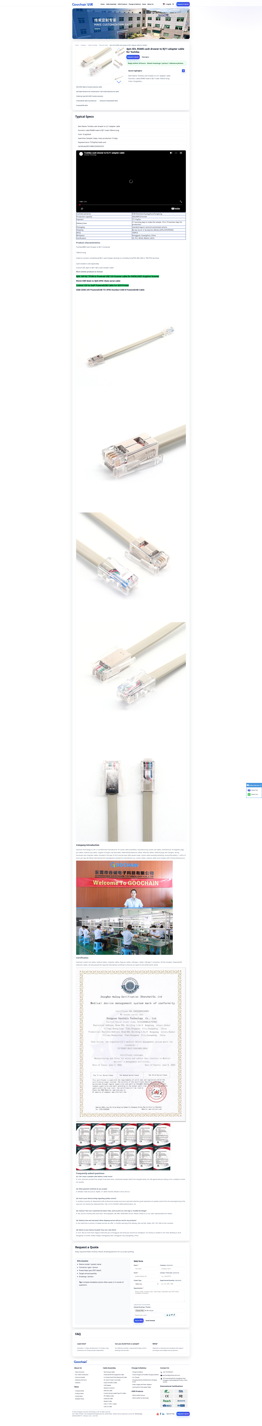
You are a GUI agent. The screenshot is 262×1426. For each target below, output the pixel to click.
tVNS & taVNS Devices (138, 1395)
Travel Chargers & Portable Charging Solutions (145, 1375)
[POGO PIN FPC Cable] (131, 23)
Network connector (109, 1388)
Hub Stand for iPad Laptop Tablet (141, 1387)
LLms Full (95, 1416)
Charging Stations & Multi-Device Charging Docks (144, 1381)
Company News (79, 1391)
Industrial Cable (108, 1398)
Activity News (79, 1396)
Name (136, 1265)
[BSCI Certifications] (167, 1405)
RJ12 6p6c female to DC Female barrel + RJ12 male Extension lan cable (97, 91)
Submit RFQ (139, 1320)
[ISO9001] (181, 1405)
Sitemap (85, 1416)
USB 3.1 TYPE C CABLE (110, 1404)
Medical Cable (108, 1401)
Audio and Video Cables (110, 1383)
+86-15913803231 (168, 1372)
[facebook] (160, 1414)
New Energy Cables (109, 1372)
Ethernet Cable (103, 45)
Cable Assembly (111, 4)
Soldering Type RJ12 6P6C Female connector (89, 96)
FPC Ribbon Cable (109, 1396)
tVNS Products (122, 4)
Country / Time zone (169, 1273)
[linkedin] (163, 1414)
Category (83, 45)
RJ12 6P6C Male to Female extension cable (89, 87)
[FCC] (181, 1396)
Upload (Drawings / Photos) (142, 1307)
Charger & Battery (135, 4)
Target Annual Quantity (170, 1280)
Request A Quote (183, 4)
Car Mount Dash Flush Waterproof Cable (115, 1377)
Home (103, 4)
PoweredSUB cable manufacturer (86, 101)
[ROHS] (167, 1391)
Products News (79, 1393)
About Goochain (79, 1372)
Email (136, 1273)
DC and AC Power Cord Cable (112, 1380)
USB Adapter (107, 1385)
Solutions (77, 1383)
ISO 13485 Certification (81, 1375)
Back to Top (170, 1414)
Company (166, 1265)
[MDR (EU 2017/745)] (181, 1401)
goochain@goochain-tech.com (171, 1375)
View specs (145, 57)
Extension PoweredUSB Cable (109, 101)
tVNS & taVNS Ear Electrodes (140, 1398)
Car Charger (135, 1377)
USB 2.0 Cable (108, 1406)
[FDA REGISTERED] (181, 1391)
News (144, 4)
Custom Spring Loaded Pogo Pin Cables (115, 1393)
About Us (150, 4)
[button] (187, 23)
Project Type (137, 1280)
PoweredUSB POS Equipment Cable (114, 1375)
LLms (89, 1416)
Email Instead (150, 1320)
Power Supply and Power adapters (142, 1384)
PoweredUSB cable (82, 105)
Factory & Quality (80, 1377)
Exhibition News (79, 1399)
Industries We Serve (81, 1380)
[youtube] (157, 1414)
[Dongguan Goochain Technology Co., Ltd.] (82, 4)
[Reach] (167, 1401)
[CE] (167, 1396)
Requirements (139, 1288)
